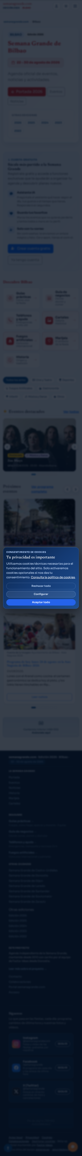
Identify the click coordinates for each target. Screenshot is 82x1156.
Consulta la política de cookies (53, 577)
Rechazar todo (41, 586)
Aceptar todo (41, 602)
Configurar (41, 594)
